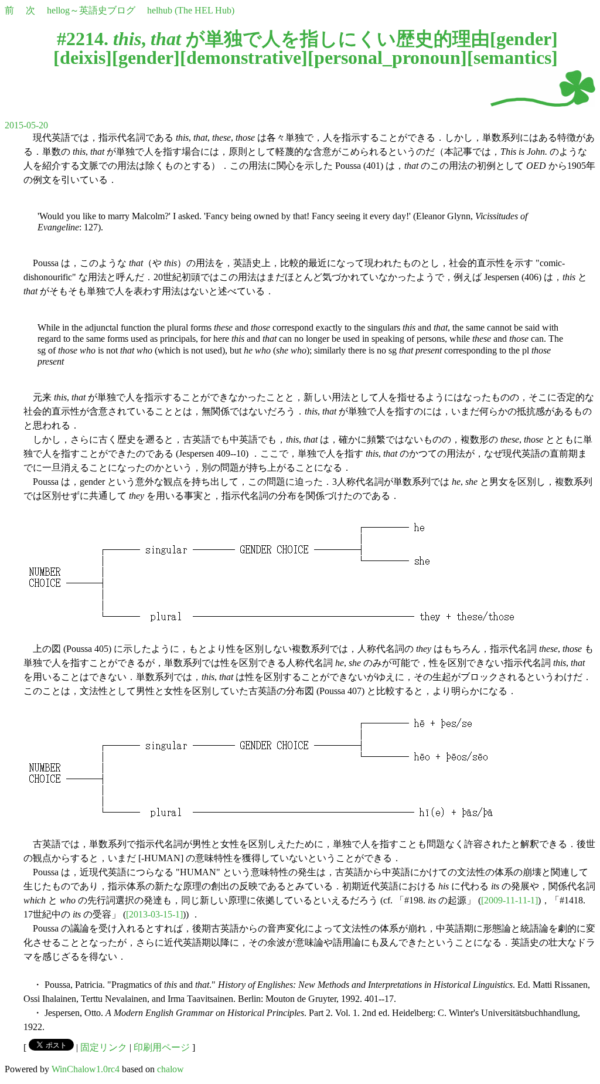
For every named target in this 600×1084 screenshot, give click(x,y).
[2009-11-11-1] (509, 900)
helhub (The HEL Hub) (190, 10)
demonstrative (243, 57)
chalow (170, 1069)
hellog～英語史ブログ (91, 10)
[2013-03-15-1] (154, 914)
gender (523, 38)
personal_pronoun (387, 57)
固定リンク (103, 1047)
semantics (512, 57)
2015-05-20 (26, 125)
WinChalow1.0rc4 (86, 1069)
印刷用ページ (162, 1047)
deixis (82, 57)
